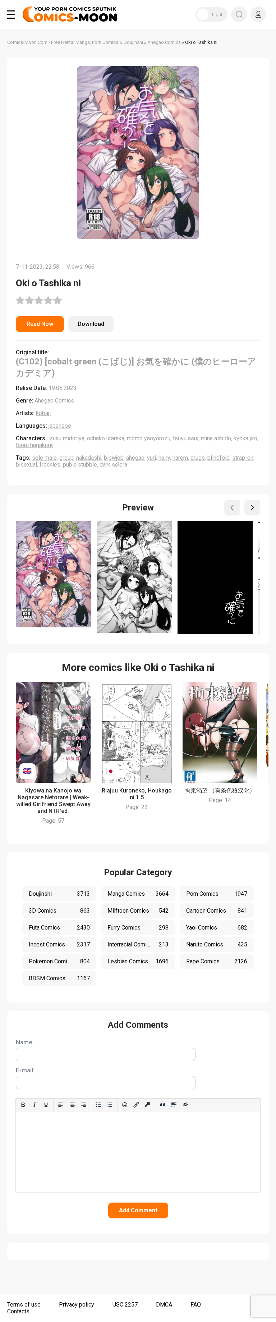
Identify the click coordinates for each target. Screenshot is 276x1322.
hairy (164, 457)
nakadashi (88, 457)
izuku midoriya (66, 438)
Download (91, 324)
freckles (50, 464)
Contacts (18, 1311)
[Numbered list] (110, 1104)
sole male (44, 457)
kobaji (43, 413)
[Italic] (34, 1104)
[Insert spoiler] (174, 1104)
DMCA (164, 1304)
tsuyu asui (185, 438)
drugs (197, 457)
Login (258, 14)
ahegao (135, 457)
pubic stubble (80, 464)
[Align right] (84, 1104)
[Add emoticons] (125, 1104)
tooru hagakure (34, 445)
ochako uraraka (105, 438)
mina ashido (216, 438)
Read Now (40, 324)
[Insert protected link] (148, 1104)
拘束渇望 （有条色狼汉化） (220, 790)
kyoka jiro (245, 438)
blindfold (218, 457)
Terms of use (24, 1304)
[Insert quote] (162, 1104)
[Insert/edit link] (136, 1104)
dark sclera (113, 464)
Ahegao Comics (54, 400)
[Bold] (23, 1104)
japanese (60, 425)
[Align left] (61, 1104)
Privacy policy (76, 1304)
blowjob (114, 457)
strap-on (242, 457)
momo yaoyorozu (148, 438)
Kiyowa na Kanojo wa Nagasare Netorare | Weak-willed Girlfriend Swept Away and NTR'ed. (53, 800)
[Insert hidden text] (185, 1104)
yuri (151, 457)
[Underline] (46, 1104)
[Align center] (72, 1104)
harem (180, 457)
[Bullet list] (98, 1104)
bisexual (26, 464)
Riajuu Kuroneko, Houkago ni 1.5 (137, 794)
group (66, 457)
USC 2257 (125, 1304)
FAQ (195, 1304)
